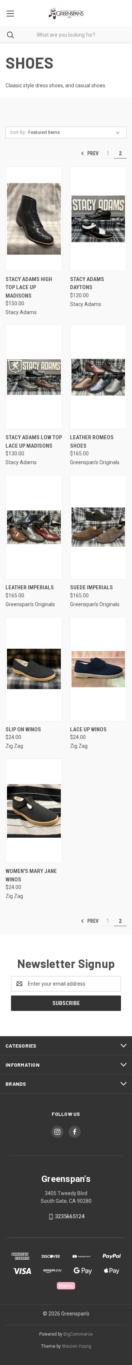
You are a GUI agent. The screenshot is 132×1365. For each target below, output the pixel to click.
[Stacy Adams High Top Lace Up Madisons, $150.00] (34, 219)
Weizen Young (76, 1346)
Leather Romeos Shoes (92, 441)
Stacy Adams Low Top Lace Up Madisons (34, 441)
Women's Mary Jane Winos (31, 875)
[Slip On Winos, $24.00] (34, 669)
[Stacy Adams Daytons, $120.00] (98, 219)
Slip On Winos (23, 729)
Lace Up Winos (88, 729)
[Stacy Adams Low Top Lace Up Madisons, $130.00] (34, 377)
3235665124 (69, 1216)
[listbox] (75, 132)
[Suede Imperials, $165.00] (98, 527)
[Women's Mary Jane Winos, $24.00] (34, 811)
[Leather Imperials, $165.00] (34, 527)
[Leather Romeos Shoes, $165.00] (98, 377)
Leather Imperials (30, 587)
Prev (92, 153)
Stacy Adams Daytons (87, 283)
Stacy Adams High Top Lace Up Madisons (29, 287)
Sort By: (18, 132)
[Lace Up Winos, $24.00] (98, 669)
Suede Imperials (91, 587)
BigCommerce (78, 1334)
